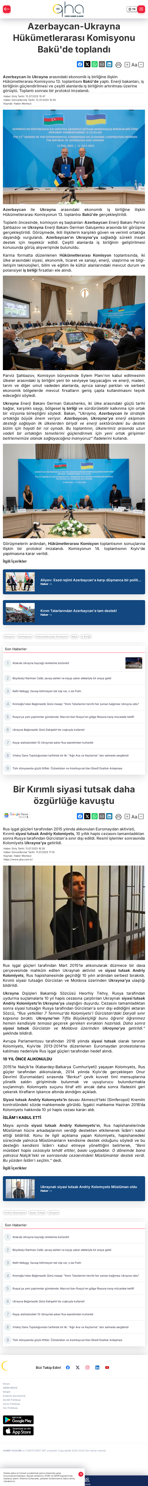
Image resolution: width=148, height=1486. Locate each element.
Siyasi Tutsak (37, 1212)
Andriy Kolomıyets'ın (79, 1125)
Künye (6, 1383)
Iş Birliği (86, 636)
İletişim (7, 1391)
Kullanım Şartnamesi (14, 1395)
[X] (78, 1368)
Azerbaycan (14, 77)
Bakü (74, 636)
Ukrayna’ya (35, 843)
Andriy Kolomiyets (57, 833)
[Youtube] (107, 1368)
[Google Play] (74, 1419)
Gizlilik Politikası (12, 1399)
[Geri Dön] (7, 9)
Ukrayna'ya (87, 237)
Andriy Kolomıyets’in (47, 1099)
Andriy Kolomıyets (15, 1212)
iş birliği (30, 270)
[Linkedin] (97, 1368)
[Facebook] (68, 1368)
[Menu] (141, 9)
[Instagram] (87, 1368)
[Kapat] (81, 1474)
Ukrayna (40, 77)
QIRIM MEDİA (10, 1387)
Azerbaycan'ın (60, 237)
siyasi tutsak (27, 833)
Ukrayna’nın (47, 1018)
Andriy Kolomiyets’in (22, 1003)
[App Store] (74, 1430)
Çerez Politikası (11, 1403)
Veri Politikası (10, 1407)
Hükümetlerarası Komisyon (85, 255)
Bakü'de (91, 81)
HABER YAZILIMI (12, 1450)
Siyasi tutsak (15, 1099)
